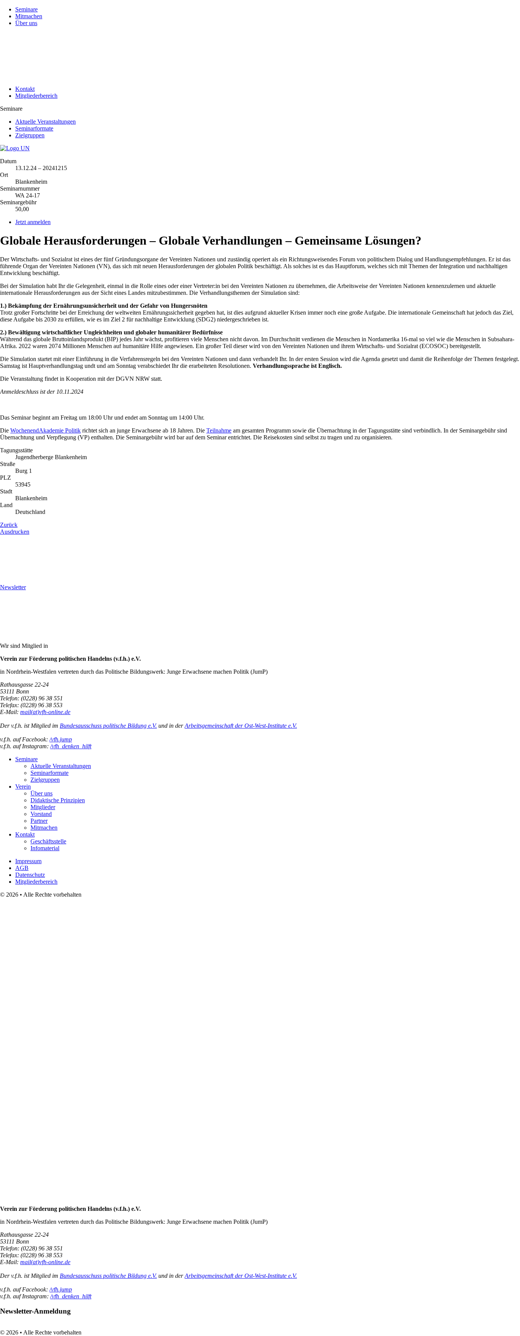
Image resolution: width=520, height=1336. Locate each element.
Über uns (26, 23)
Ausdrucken (14, 531)
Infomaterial (44, 848)
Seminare (26, 9)
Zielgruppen (30, 135)
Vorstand (41, 814)
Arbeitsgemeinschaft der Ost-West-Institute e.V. (241, 725)
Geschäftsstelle (48, 841)
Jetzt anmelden (33, 222)
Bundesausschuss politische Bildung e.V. (108, 725)
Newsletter (13, 587)
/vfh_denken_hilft (70, 746)
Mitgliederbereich (36, 95)
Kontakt (25, 89)
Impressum (28, 861)
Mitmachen (28, 16)
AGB (22, 868)
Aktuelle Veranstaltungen (45, 121)
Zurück (9, 525)
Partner (39, 821)
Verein (23, 786)
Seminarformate (34, 128)
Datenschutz (30, 875)
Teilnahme (218, 430)
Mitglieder (42, 807)
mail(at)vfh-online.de (45, 712)
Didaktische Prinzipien (57, 800)
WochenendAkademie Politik (45, 430)
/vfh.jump (60, 739)
